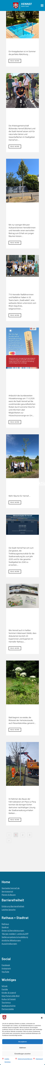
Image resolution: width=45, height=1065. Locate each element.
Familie (5, 989)
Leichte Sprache (9, 909)
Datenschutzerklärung (25, 1059)
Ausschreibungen (9, 943)
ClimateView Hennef (21, 542)
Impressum (39, 1059)
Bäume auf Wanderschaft (22, 793)
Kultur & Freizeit (9, 999)
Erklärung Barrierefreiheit (13, 906)
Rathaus (5, 924)
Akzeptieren (22, 1042)
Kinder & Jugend (9, 992)
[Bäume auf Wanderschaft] (22, 764)
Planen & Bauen (9, 894)
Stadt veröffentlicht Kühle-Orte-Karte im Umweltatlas (22, 382)
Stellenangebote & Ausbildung (15, 937)
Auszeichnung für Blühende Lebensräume (22, 117)
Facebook (6, 965)
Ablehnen (22, 1048)
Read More (14, 61)
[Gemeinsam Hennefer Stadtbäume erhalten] (22, 181)
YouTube (5, 971)
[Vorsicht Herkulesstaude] (22, 682)
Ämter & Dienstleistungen (13, 930)
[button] (42, 1018)
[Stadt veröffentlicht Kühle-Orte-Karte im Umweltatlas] (22, 348)
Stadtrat (5, 927)
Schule (4, 986)
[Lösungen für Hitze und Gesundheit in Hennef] (22, 596)
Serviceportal (7, 891)
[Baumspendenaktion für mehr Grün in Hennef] (22, 456)
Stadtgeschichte (9, 1005)
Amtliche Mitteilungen (11, 940)
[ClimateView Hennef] (22, 525)
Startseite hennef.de (11, 888)
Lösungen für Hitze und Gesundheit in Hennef (22, 619)
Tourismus (6, 1002)
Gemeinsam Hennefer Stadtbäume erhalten (20, 214)
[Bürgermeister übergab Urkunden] (22, 266)
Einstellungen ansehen (23, 1054)
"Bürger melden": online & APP (15, 934)
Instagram (6, 968)
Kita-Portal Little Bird (10, 996)
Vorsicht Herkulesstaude (24, 711)
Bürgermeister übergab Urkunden (23, 286)
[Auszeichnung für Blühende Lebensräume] (22, 90)
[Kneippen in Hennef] (22, 24)
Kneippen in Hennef (20, 45)
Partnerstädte (8, 1009)
